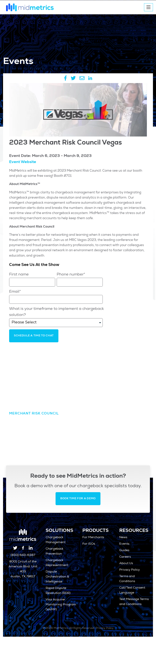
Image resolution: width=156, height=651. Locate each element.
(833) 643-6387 (23, 555)
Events (124, 544)
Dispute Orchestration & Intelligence (57, 576)
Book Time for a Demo (78, 498)
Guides (124, 550)
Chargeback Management (55, 540)
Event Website (22, 162)
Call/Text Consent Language (132, 590)
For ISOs (88, 544)
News (123, 537)
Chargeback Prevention (54, 552)
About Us (126, 563)
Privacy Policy (129, 570)
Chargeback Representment (57, 563)
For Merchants (93, 537)
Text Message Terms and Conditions (134, 602)
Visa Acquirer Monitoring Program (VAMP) (61, 604)
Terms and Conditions (127, 579)
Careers (125, 557)
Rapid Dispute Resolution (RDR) (58, 591)
